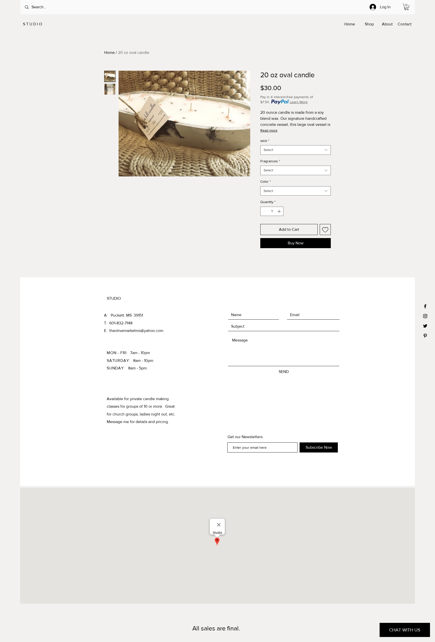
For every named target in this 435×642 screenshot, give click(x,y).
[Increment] (279, 211)
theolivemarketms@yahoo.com (136, 330)
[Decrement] (264, 211)
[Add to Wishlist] (325, 229)
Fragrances (270, 161)
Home (109, 52)
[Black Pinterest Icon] (425, 335)
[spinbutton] (271, 211)
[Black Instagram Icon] (425, 316)
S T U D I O (32, 24)
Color (265, 181)
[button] (406, 7)
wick (264, 141)
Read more (268, 130)
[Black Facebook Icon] (425, 306)
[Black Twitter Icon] (425, 326)
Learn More (299, 102)
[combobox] (295, 150)
